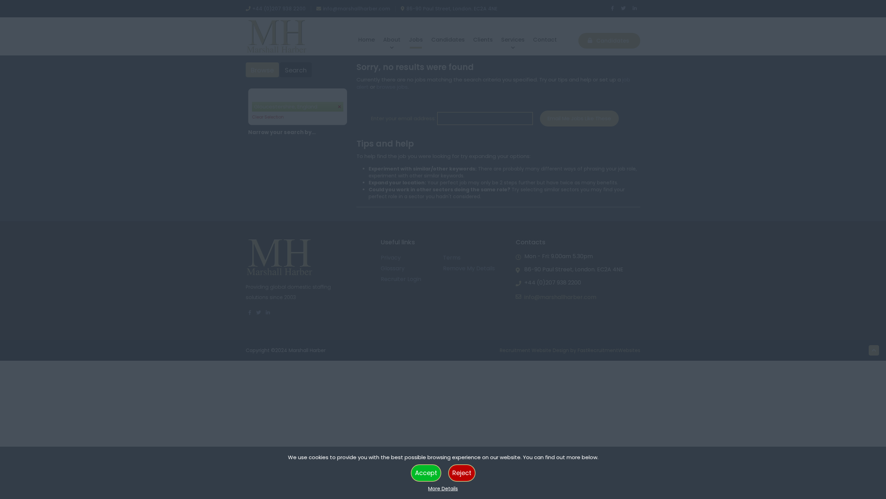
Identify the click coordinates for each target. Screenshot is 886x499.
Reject (461, 473)
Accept (426, 473)
